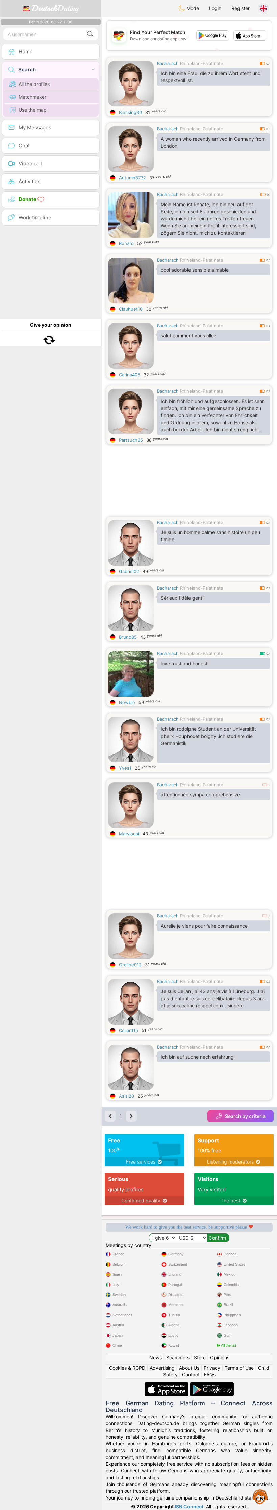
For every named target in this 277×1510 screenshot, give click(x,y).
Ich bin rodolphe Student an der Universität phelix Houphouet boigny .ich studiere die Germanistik (208, 736)
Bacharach (168, 63)
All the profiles (34, 84)
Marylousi (129, 833)
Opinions (219, 1357)
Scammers (178, 1357)
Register (240, 8)
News (155, 1357)
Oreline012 (130, 964)
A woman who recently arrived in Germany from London (213, 142)
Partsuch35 (131, 440)
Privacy (212, 1368)
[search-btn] (90, 34)
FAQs (210, 1374)
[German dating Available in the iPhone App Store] (167, 1385)
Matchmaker (32, 97)
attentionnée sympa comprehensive (200, 794)
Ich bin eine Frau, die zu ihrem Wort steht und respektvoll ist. (211, 76)
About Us (189, 1368)
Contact (191, 1374)
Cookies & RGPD (127, 1368)
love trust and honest (184, 663)
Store (200, 1357)
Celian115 (128, 1030)
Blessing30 (130, 112)
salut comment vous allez (189, 335)
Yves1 (125, 768)
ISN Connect (189, 1506)
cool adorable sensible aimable (195, 270)
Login (215, 8)
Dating (55, 8)
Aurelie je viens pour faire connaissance (204, 926)
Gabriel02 (129, 571)
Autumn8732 (132, 178)
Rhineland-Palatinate (201, 63)
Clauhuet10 (131, 309)
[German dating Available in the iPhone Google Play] (212, 1385)
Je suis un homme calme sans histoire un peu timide (210, 535)
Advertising (162, 1368)
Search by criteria (245, 1116)
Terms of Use (239, 1368)
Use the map (33, 110)
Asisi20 (126, 1096)
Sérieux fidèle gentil (182, 598)
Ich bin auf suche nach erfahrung (197, 1057)
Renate (126, 243)
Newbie (127, 702)
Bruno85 (128, 637)
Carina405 (129, 374)
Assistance (260, 1496)
